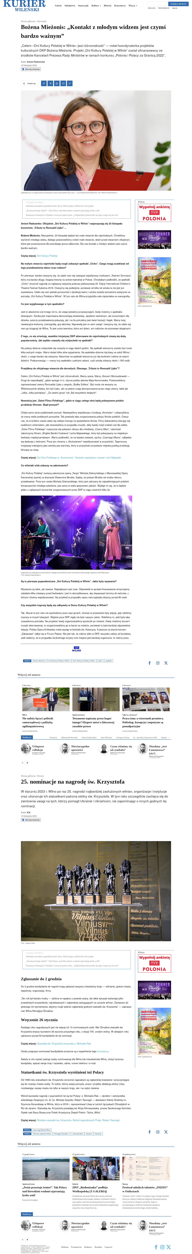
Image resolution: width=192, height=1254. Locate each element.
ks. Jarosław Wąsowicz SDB (145, 737)
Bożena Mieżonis (39, 661)
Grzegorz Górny (122, 737)
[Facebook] (44, 83)
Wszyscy (53, 737)
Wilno (24, 715)
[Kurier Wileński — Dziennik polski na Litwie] (24, 5)
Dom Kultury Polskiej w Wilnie (84, 661)
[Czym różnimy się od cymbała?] (104, 748)
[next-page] (27, 762)
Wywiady (42, 21)
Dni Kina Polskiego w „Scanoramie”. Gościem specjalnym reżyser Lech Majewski (79, 457)
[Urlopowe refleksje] (26, 748)
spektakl (109, 661)
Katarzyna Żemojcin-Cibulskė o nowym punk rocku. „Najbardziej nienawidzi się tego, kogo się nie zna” (72, 215)
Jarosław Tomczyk (38, 753)
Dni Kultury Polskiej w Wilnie (59, 661)
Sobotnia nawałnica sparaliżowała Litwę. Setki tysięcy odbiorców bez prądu (59, 206)
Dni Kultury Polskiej (47, 255)
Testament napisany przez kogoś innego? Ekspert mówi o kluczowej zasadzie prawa (93, 722)
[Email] (63, 83)
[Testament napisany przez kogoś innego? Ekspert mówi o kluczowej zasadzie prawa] (96, 699)
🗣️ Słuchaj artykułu (31, 69)
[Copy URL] (70, 83)
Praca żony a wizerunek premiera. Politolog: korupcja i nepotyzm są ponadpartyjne (143, 722)
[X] (50, 83)
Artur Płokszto (106, 737)
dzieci (100, 661)
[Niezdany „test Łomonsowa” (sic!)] (143, 748)
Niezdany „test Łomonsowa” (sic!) (158, 750)
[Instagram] (158, 663)
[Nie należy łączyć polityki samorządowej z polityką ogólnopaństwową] (46, 699)
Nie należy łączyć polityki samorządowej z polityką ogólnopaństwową (37, 722)
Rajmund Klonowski (78, 753)
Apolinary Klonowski (117, 753)
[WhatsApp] (57, 83)
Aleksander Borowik (69, 737)
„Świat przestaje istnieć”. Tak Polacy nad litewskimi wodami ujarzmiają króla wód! (63, 210)
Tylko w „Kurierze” (129, 715)
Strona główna (28, 21)
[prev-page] (22, 762)
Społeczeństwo (78, 715)
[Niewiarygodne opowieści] (65, 748)
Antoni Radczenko (36, 61)
